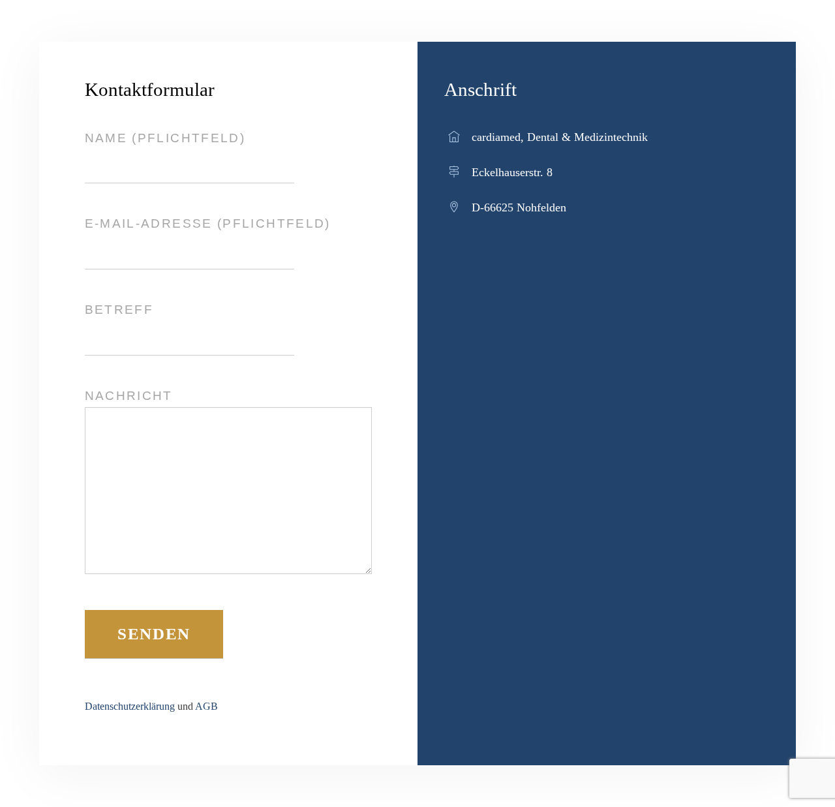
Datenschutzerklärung (130, 706)
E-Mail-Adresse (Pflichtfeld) (208, 223)
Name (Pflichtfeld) (165, 138)
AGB (206, 706)
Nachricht (129, 396)
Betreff (119, 309)
